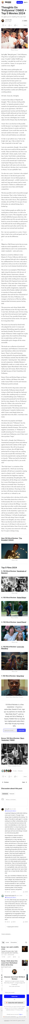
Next (23, 782)
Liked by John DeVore (11, 811)
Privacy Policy (19, 1009)
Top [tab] (3, 942)
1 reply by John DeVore (12, 926)
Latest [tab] (7, 942)
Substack (6, 1020)
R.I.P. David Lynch (6, 967)
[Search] (26, 942)
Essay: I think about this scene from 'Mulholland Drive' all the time (9, 963)
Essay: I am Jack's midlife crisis (10, 948)
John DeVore (8, 19)
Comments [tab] (5, 793)
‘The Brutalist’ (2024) (11, 539)
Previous (6, 782)
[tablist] (8, 793)
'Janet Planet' (21, 622)
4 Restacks (20, 771)
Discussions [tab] (14, 942)
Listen (25, 20)
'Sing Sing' (20, 676)
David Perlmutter (9, 895)
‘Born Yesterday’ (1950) (12, 739)
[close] (24, 969)
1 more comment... (6, 934)
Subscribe (19, 2)
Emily (6, 809)
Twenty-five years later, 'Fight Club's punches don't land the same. (9, 952)
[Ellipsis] (27, 809)
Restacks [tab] (12, 793)
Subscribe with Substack (15, 1002)
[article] (14, 952)
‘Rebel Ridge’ (21, 598)
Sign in (25, 2)
